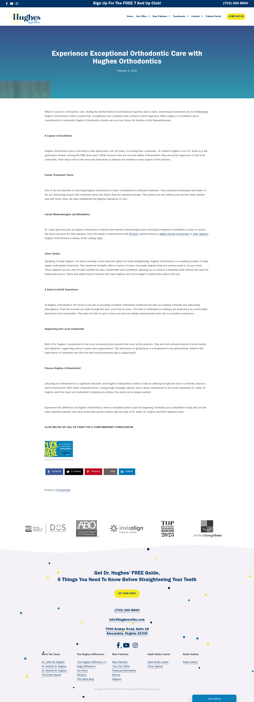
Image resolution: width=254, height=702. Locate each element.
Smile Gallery (190, 662)
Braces (116, 675)
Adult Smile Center (158, 662)
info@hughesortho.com (127, 620)
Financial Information (124, 671)
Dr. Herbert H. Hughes (54, 666)
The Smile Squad (51, 675)
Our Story (82, 671)
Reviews (81, 675)
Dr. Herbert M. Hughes (54, 671)
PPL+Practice (154, 689)
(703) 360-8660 (127, 610)
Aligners (116, 679)
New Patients (119, 662)
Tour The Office (121, 666)
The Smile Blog (85, 679)
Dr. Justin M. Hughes (53, 662)
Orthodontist (63, 490)
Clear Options (155, 666)
